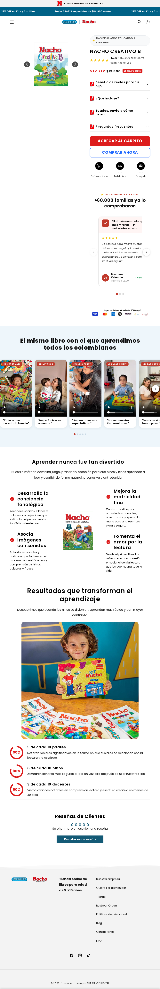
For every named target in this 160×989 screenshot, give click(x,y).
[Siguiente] (146, 252)
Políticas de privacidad (111, 914)
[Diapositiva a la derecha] (75, 64)
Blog (99, 923)
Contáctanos (105, 932)
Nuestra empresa (108, 879)
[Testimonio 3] (80, 434)
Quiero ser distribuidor (111, 888)
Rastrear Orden (106, 905)
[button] (139, 22)
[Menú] (11, 22)
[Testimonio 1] (74, 434)
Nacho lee (67, 983)
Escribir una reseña (80, 839)
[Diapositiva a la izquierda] (27, 64)
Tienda (101, 897)
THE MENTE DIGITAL (98, 983)
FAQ (99, 941)
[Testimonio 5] (85, 434)
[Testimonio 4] (83, 434)
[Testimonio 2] (77, 434)
